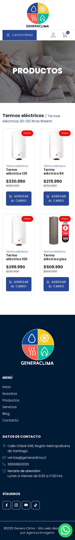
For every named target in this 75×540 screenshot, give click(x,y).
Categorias (22, 35)
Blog (6, 413)
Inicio (6, 387)
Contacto (10, 420)
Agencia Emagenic (40, 533)
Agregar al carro (20, 198)
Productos (10, 400)
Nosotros (9, 393)
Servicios (9, 407)
